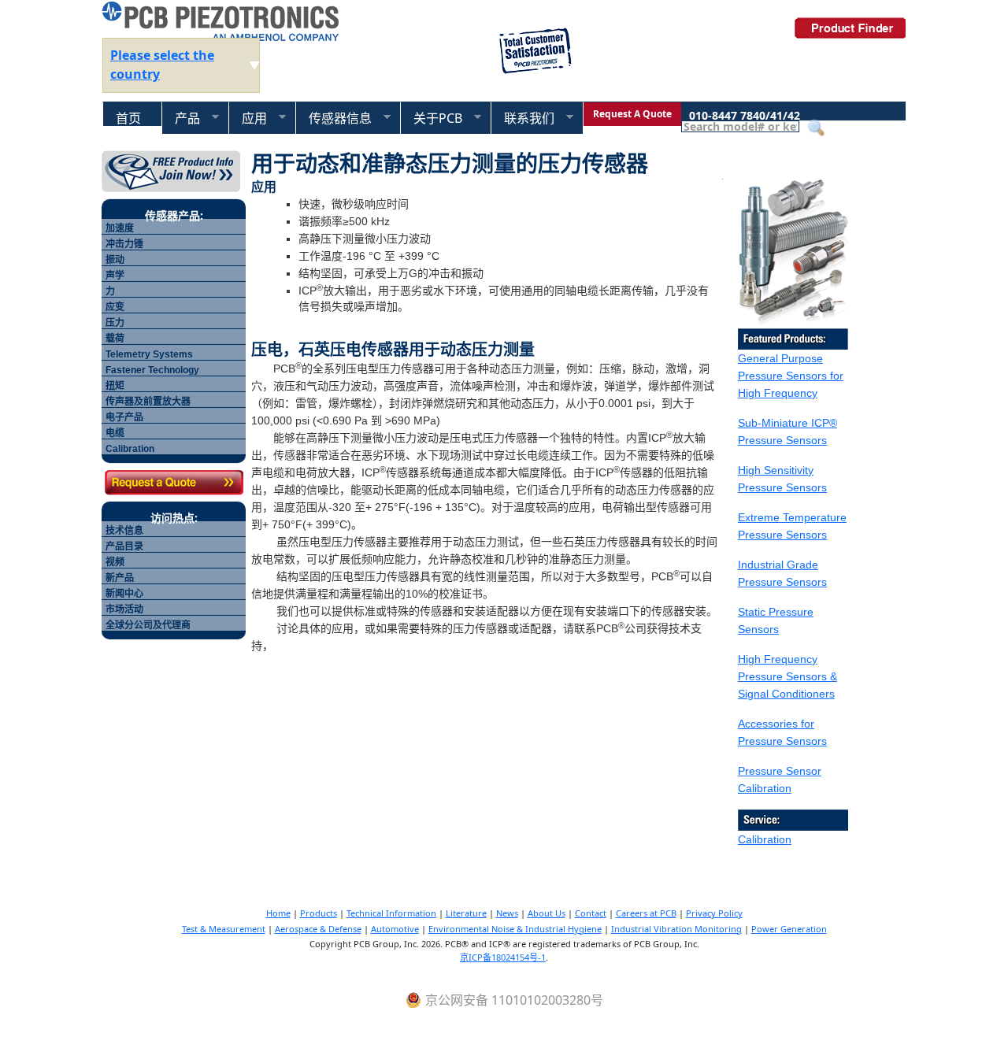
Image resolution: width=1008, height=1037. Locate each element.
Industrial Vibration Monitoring (676, 929)
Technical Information (391, 913)
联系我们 (522, 118)
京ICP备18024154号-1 (503, 957)
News (507, 913)
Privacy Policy (714, 913)
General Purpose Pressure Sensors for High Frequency (790, 375)
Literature (466, 913)
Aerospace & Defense (318, 929)
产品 (180, 118)
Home (278, 913)
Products (318, 913)
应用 (247, 118)
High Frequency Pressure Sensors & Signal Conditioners (787, 676)
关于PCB (431, 118)
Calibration (764, 839)
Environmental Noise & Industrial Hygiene (515, 929)
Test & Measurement (223, 929)
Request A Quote (632, 113)
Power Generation (789, 929)
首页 (128, 118)
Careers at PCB (646, 913)
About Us (546, 913)
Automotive (395, 929)
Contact (590, 913)
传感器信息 (333, 118)
